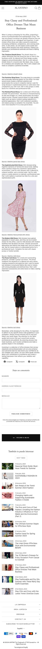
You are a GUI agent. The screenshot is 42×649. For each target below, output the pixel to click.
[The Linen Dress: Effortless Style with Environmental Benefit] (7, 543)
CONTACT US (20, 619)
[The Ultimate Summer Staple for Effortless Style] (7, 524)
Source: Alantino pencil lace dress (13, 161)
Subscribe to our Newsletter (20, 624)
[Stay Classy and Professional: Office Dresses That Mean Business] (7, 567)
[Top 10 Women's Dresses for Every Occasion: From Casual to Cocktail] (7, 555)
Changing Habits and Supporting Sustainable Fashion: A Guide (24, 497)
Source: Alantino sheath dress (12, 74)
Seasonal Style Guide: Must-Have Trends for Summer (26, 467)
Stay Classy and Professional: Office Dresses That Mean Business (27, 569)
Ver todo (21, 458)
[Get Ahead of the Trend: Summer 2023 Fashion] (7, 485)
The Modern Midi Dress (10, 238)
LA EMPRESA (20, 604)
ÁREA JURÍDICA (20, 609)
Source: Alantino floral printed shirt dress (16, 235)
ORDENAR (20, 614)
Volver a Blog (22, 437)
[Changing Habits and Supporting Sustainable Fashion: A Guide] (7, 495)
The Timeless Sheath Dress (11, 54)
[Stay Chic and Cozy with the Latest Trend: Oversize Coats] (7, 591)
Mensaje (6, 396)
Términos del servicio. (29, 421)
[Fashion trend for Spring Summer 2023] (7, 533)
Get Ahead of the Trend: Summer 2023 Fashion (25, 487)
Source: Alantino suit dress (11, 327)
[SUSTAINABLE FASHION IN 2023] (7, 476)
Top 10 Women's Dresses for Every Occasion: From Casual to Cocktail (27, 557)
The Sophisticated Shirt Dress (12, 165)
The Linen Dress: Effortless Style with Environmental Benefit (26, 545)
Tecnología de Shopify (21, 647)
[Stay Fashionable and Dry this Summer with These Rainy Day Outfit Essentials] (7, 579)
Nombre (5, 376)
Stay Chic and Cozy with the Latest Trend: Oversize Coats (27, 592)
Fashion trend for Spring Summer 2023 (25, 534)
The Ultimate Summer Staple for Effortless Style (27, 525)
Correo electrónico (11, 386)
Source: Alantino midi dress (11, 256)
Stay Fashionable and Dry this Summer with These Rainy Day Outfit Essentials (27, 581)
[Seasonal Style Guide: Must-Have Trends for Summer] (7, 466)
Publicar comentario (21, 414)
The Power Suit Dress (9, 258)
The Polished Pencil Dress (11, 92)
